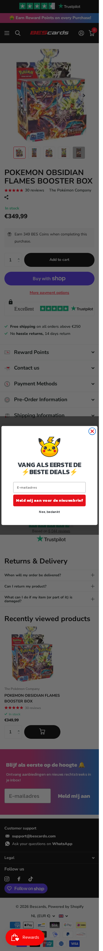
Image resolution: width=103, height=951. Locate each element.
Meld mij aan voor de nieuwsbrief (49, 500)
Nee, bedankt (49, 511)
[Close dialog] (92, 431)
